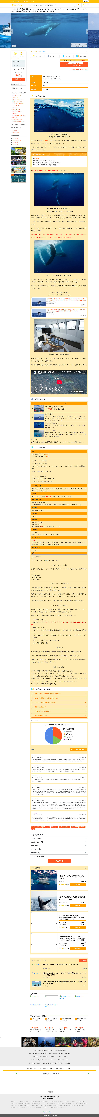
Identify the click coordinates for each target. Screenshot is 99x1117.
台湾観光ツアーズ (40, 1107)
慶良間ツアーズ (27, 1105)
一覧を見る (83, 960)
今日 (15, 69)
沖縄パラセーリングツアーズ (17, 1105)
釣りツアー (15, 113)
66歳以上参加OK (74, 826)
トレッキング (16, 105)
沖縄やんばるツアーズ (72, 1103)
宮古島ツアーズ (30, 1103)
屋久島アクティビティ (71, 1105)
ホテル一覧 (15, 144)
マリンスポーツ (16, 109)
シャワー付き (62, 826)
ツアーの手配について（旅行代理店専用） (53, 1063)
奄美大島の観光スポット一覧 (56, 1053)
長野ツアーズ (47, 1107)
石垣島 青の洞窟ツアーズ (38, 1101)
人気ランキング (35, 5)
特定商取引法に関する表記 (36, 1060)
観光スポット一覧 (17, 140)
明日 (19, 69)
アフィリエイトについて (35, 1063)
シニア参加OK (82, 826)
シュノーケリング (17, 95)
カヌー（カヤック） (17, 101)
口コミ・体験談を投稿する (78, 749)
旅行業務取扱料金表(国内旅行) (47, 1056)
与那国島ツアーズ (22, 1103)
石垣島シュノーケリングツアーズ (52, 1101)
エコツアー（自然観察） (18, 103)
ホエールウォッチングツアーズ (45, 1105)
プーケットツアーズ (23, 1107)
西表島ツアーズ (14, 1101)
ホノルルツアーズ (14, 1107)
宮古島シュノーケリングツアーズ (41, 1103)
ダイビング (15, 97)
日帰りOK (68, 826)
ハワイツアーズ (80, 1105)
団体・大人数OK (54, 826)
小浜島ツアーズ (21, 1101)
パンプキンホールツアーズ (54, 1103)
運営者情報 (36, 1056)
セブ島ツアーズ (32, 1107)
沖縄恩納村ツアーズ (82, 1103)
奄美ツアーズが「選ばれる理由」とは (47, 5)
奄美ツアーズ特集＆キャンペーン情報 (38, 1053)
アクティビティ (28, 5)
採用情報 (67, 1063)
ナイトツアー (16, 107)
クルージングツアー (17, 111)
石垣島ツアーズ (29, 1101)
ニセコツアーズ (63, 1107)
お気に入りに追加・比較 (80, 70)
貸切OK (32, 829)
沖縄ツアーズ (64, 1103)
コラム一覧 (15, 142)
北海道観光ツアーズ (55, 1107)
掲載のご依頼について (63, 1060)
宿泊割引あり (39, 826)
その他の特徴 (16, 132)
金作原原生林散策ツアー (18, 121)
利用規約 (47, 1060)
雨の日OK (33, 826)
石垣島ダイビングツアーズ (65, 1101)
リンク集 (54, 1060)
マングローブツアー (17, 119)
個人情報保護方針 (61, 1056)
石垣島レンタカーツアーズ (77, 1101)
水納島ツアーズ (34, 1105)
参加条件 (15, 130)
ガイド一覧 (15, 138)
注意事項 (46, 560)
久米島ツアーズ (56, 1105)
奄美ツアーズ (63, 1105)
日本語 (86, 1)
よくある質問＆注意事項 (60, 1050)
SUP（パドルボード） (18, 99)
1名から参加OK (46, 826)
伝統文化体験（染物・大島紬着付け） (18, 116)
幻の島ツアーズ (14, 1103)
